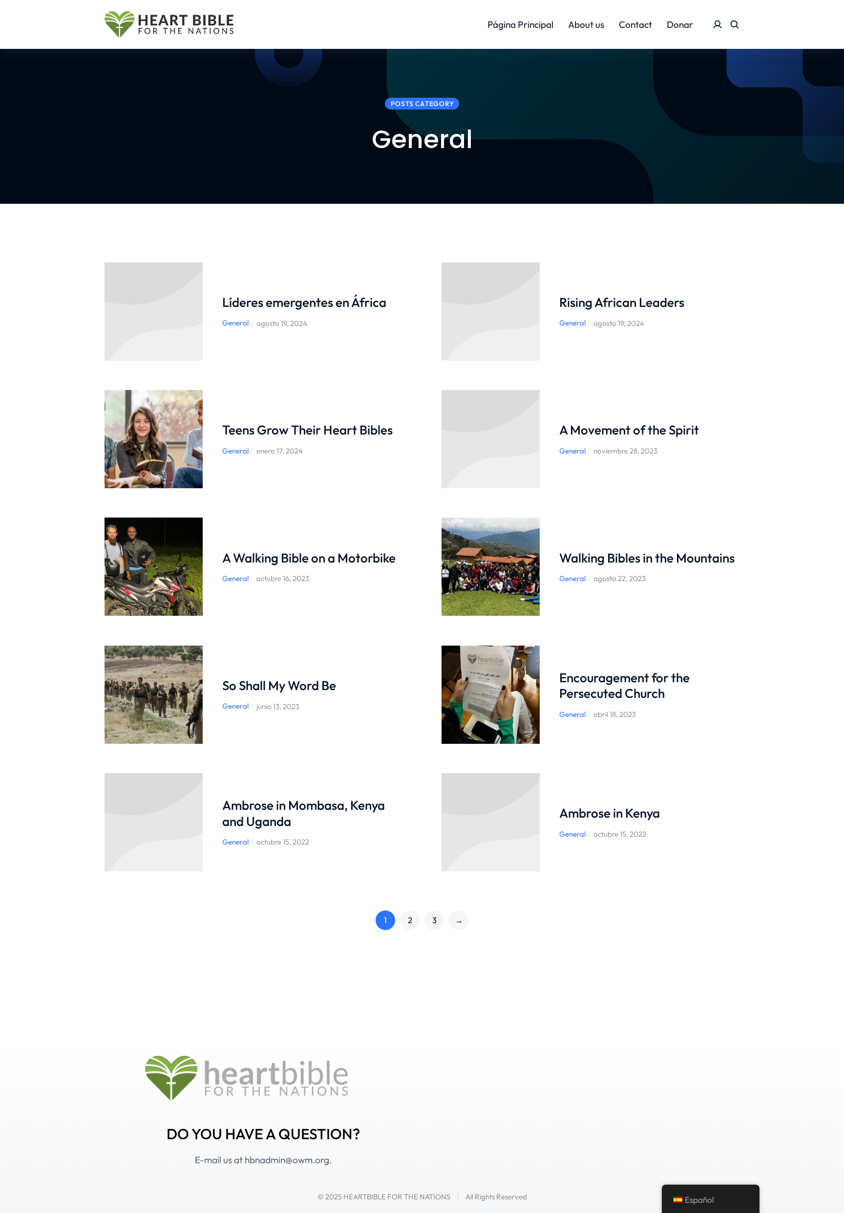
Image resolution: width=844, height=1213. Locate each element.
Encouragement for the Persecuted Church (624, 686)
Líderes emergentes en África (305, 302)
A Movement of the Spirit (629, 430)
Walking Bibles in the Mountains (647, 558)
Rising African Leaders (621, 302)
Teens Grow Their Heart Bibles (307, 430)
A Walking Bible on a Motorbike (309, 558)
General (235, 322)
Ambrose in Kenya (609, 813)
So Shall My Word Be (279, 685)
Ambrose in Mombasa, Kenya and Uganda (303, 813)
